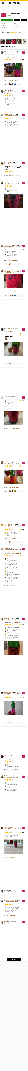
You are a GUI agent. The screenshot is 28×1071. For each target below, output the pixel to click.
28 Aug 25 (6, 793)
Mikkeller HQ (15, 57)
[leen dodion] (10, 542)
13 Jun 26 (6, 129)
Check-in (7, 20)
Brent (5, 890)
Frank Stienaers (8, 618)
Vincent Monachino (9, 900)
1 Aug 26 (6, 80)
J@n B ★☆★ (7, 162)
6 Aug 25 (6, 857)
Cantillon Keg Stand (9, 270)
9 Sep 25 (6, 769)
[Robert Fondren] (12, 295)
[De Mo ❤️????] (10, 84)
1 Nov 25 (6, 718)
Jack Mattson (7, 328)
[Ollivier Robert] (10, 491)
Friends (13, 48)
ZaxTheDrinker (8, 775)
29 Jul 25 (6, 925)
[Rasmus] (12, 84)
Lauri (5, 827)
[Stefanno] (10, 363)
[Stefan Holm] (10, 723)
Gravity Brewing (8, 93)
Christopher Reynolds (9, 245)
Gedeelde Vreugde (16, 553)
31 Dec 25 (6, 487)
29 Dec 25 (6, 538)
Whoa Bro (6, 921)
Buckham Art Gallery (9, 272)
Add (20, 20)
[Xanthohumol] (15, 491)
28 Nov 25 (6, 658)
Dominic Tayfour (8, 182)
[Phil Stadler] (10, 264)
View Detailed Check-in (13, 80)
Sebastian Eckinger (9, 51)
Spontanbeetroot (8, 53)
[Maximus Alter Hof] (15, 84)
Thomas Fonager (8, 114)
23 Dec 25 (6, 585)
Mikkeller (9, 15)
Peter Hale (6, 755)
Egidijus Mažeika (8, 692)
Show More (14, 959)
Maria (5, 90)
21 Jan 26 (6, 260)
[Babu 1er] (12, 491)
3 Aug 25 (6, 915)
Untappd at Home (8, 54)
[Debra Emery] (15, 295)
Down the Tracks (8, 331)
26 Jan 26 (6, 175)
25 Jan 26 (6, 211)
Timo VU (6, 548)
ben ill (5, 462)
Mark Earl (6, 396)
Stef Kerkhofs (7, 524)
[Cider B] (10, 295)
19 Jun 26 (6, 107)
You (17, 48)
